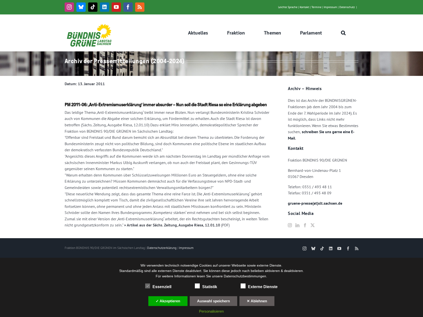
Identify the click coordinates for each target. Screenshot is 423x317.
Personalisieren (211, 311)
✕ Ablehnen (257, 301)
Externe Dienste (263, 287)
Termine (316, 7)
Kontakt (304, 7)
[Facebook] (305, 225)
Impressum (330, 7)
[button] (343, 32)
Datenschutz (347, 7)
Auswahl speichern (213, 301)
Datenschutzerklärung (161, 248)
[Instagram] (290, 225)
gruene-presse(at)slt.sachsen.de (315, 203)
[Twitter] (313, 225)
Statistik (209, 287)
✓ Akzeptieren (168, 301)
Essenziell (162, 287)
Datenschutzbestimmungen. (245, 276)
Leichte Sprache (287, 7)
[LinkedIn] (297, 225)
